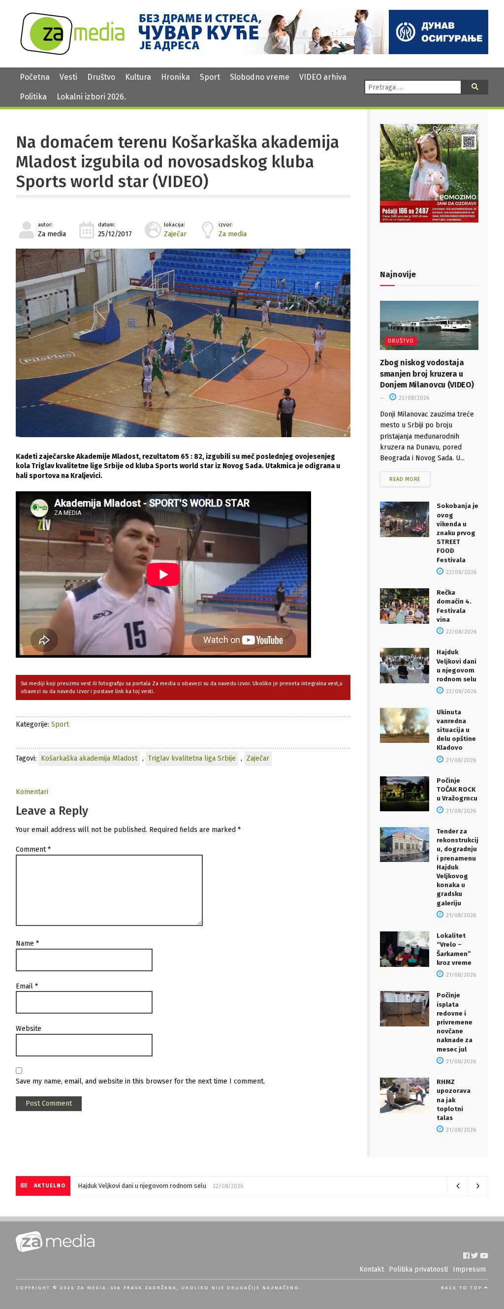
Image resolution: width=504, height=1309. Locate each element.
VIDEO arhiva (322, 77)
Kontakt (371, 1269)
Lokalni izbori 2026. (91, 96)
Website (28, 1028)
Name (27, 943)
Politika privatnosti (418, 1269)
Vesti (68, 77)
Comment (33, 849)
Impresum (469, 1269)
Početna (35, 77)
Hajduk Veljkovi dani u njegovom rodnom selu (142, 1185)
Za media (233, 234)
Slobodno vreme (259, 77)
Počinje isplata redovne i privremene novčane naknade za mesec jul (454, 1022)
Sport (210, 77)
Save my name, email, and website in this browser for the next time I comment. (140, 1081)
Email (27, 986)
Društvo (101, 77)
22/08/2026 (413, 398)
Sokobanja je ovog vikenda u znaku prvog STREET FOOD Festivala (457, 532)
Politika (33, 96)
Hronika (175, 77)
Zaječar (175, 234)
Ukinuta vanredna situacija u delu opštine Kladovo (456, 730)
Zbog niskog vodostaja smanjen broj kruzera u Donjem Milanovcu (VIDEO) (426, 373)
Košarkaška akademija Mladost (89, 758)
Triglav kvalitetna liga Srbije (192, 758)
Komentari (32, 792)
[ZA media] (72, 52)
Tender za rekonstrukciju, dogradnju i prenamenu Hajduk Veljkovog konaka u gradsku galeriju (457, 867)
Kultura (138, 77)
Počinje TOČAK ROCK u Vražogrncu (457, 789)
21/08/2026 (460, 760)
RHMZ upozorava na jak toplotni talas (454, 1099)
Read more (405, 479)
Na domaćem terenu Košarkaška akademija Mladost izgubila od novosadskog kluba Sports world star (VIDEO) (177, 162)
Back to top (462, 1288)
